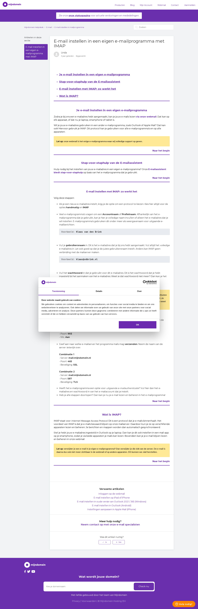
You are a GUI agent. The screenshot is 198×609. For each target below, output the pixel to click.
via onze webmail (146, 116)
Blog (132, 5)
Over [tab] (139, 291)
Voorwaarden (89, 601)
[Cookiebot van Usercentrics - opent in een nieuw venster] (145, 282)
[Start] (10, 5)
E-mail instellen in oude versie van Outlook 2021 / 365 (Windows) (111, 501)
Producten (120, 5)
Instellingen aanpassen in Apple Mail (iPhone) (111, 509)
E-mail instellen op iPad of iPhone (112, 497)
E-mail (49, 27)
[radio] (105, 542)
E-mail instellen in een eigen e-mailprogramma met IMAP (35, 52)
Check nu (144, 586)
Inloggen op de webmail (111, 494)
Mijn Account (146, 5)
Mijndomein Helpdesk (34, 27)
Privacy (76, 601)
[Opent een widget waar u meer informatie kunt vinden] (183, 604)
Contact (175, 5)
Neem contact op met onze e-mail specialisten (110, 524)
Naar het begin (161, 150)
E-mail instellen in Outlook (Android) (111, 505)
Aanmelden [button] (189, 5)
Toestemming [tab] (58, 291)
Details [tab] (99, 291)
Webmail (161, 5)
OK (137, 325)
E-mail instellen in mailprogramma (69, 27)
